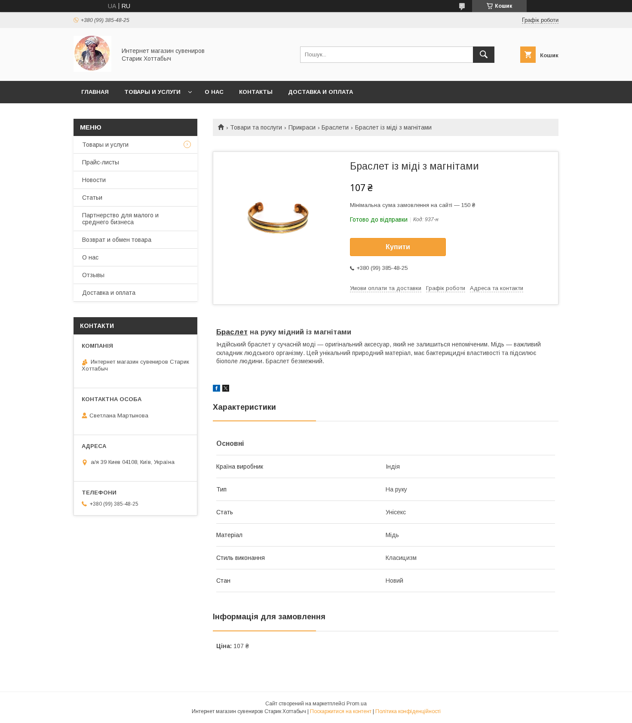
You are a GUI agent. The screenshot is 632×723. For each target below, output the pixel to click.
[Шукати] (483, 54)
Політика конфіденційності (408, 711)
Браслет (232, 332)
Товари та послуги (256, 127)
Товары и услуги (152, 92)
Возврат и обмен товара (116, 239)
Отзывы (93, 275)
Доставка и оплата (320, 92)
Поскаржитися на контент (340, 711)
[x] (225, 389)
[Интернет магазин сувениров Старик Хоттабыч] (92, 69)
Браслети (335, 127)
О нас (214, 92)
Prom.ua (357, 704)
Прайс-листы (100, 162)
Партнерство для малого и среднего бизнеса (120, 219)
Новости (94, 179)
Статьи (92, 197)
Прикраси (302, 127)
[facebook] (216, 389)
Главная (95, 92)
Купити (398, 246)
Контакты (256, 92)
